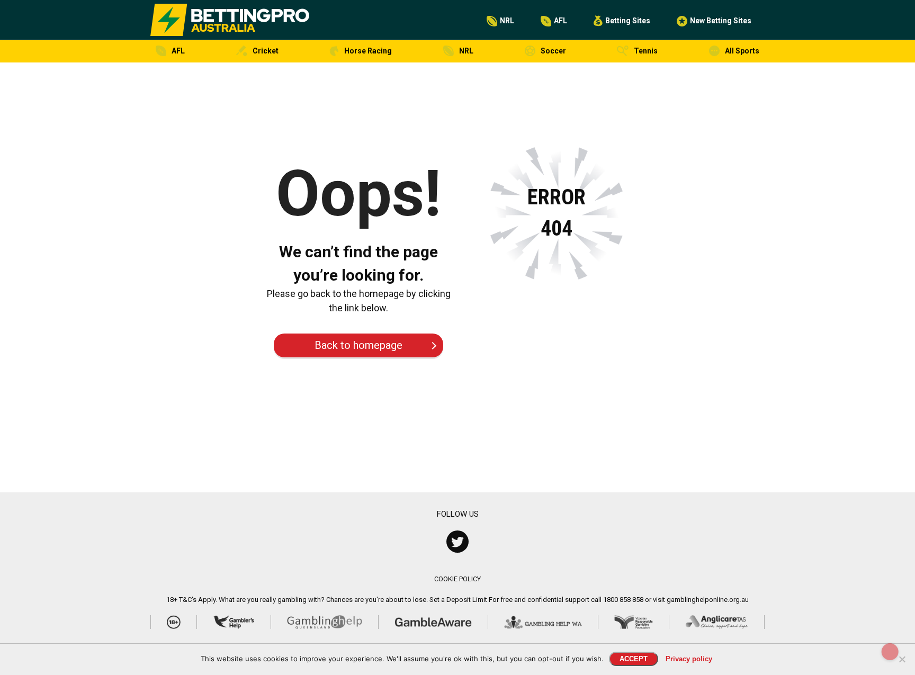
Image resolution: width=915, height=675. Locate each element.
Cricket (266, 51)
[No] (901, 659)
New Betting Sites (720, 20)
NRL (507, 20)
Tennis (646, 51)
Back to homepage (358, 345)
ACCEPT (634, 659)
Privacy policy (689, 659)
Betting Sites (627, 20)
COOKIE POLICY (457, 579)
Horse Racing (368, 51)
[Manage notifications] (890, 651)
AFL (560, 20)
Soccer (553, 51)
